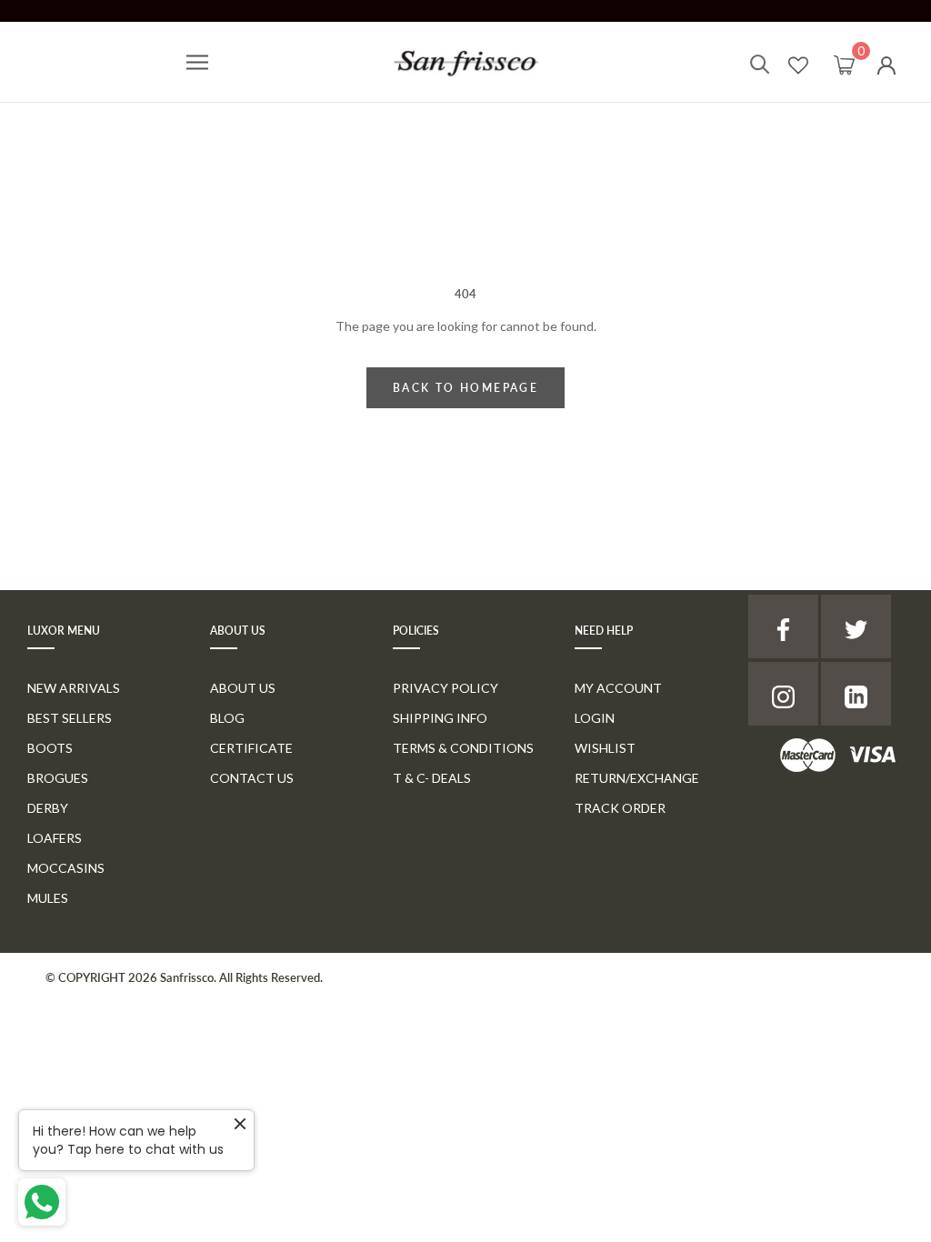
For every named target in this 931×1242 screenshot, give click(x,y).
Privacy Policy (445, 688)
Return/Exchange (637, 778)
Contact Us (252, 778)
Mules (47, 898)
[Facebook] (783, 626)
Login (595, 718)
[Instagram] (783, 694)
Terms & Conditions (463, 748)
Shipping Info (440, 718)
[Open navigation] (197, 62)
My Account (618, 688)
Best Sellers (69, 718)
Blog (227, 718)
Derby (47, 808)
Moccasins (66, 868)
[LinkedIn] (856, 694)
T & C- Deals (432, 778)
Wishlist (605, 748)
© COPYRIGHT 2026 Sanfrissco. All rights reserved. (184, 977)
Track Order (620, 808)
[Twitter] (856, 626)
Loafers (54, 838)
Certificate (251, 748)
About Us (242, 688)
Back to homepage (465, 388)
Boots (50, 748)
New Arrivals (73, 688)
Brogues (57, 778)
